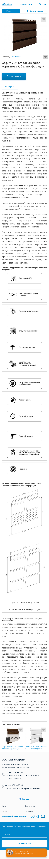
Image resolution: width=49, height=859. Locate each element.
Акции (4, 811)
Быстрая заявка (14, 76)
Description (9, 87)
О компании (29, 806)
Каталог (26, 799)
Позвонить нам (25, 4)
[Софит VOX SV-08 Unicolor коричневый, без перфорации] (24, 35)
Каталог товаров (36, 11)
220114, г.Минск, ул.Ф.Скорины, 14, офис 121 (22, 789)
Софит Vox (15, 57)
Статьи (5, 806)
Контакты (28, 811)
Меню (8, 11)
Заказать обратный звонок (14, 816)
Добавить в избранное (43, 19)
